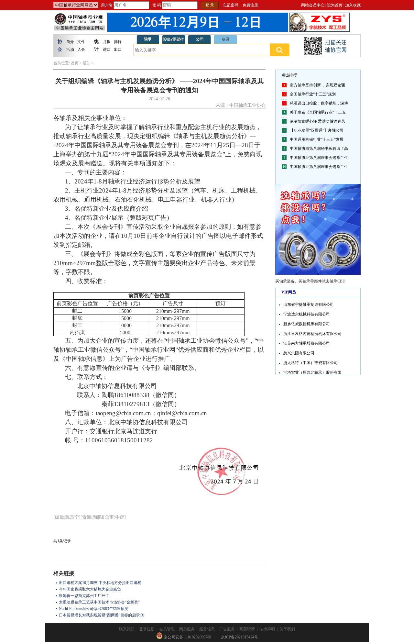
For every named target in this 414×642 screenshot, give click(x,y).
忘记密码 (230, 5)
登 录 (209, 5)
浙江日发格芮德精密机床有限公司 (312, 331)
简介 (70, 41)
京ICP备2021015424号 (239, 637)
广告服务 (227, 629)
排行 (118, 41)
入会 (81, 49)
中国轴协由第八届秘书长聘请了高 (319, 148)
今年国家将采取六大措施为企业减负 (90, 589)
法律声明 (267, 629)
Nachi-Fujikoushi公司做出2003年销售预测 (93, 608)
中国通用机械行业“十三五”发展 (316, 139)
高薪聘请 (247, 629)
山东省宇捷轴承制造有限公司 (308, 302)
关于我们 (287, 629)
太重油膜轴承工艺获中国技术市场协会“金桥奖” (99, 602)
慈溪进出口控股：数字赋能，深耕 (319, 103)
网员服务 (187, 629)
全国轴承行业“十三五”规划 (313, 94)
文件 (81, 41)
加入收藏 (353, 5)
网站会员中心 (312, 5)
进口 (107, 49)
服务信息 (207, 629)
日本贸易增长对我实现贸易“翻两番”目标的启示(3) (101, 615)
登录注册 (147, 629)
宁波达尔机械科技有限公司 (306, 312)
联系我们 (127, 629)
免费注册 (250, 5)
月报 (107, 41)
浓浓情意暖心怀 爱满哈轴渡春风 (317, 121)
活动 (70, 49)
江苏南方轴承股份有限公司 (306, 341)
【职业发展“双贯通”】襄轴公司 (316, 130)
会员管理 (167, 629)
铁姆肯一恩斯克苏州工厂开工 (84, 595)
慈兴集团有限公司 (298, 351)
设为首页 (335, 5)
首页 (75, 63)
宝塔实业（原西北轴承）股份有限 (312, 370)
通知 (87, 63)
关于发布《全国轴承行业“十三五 (318, 112)
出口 (118, 49)
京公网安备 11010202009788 (187, 637)
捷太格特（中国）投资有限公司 (310, 361)
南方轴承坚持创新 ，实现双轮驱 (317, 85)
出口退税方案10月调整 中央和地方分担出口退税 (100, 583)
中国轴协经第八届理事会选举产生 (319, 157)
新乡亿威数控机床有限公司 (306, 322)
